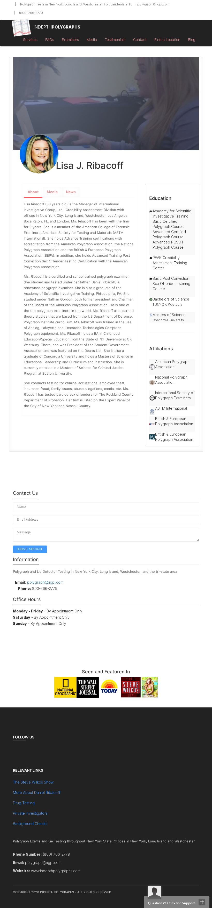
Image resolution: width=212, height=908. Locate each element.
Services (30, 39)
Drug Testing (24, 803)
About (33, 192)
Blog (191, 39)
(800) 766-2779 (30, 13)
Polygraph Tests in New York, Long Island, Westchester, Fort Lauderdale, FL (76, 4)
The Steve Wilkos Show (33, 782)
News (71, 192)
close (202, 902)
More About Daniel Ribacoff (36, 792)
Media (92, 39)
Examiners (70, 39)
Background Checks (30, 823)
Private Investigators (30, 813)
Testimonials (115, 39)
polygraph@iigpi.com (153, 4)
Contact (140, 39)
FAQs (49, 39)
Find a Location (167, 39)
